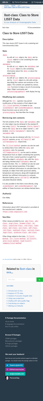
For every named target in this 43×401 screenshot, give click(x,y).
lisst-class (26, 269)
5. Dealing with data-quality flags (18, 301)
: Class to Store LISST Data (16, 7)
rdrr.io (5, 2)
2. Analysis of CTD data (15, 293)
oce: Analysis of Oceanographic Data (21, 22)
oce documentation (8, 259)
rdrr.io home (9, 321)
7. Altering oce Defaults (15, 306)
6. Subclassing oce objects (16, 303)
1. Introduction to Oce (14, 291)
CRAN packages (11, 338)
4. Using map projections (15, 298)
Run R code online (11, 326)
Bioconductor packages (13, 341)
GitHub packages (11, 346)
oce (9, 272)
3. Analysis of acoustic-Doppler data (19, 296)
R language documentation (14, 324)
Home (6, 6)
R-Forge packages (11, 343)
